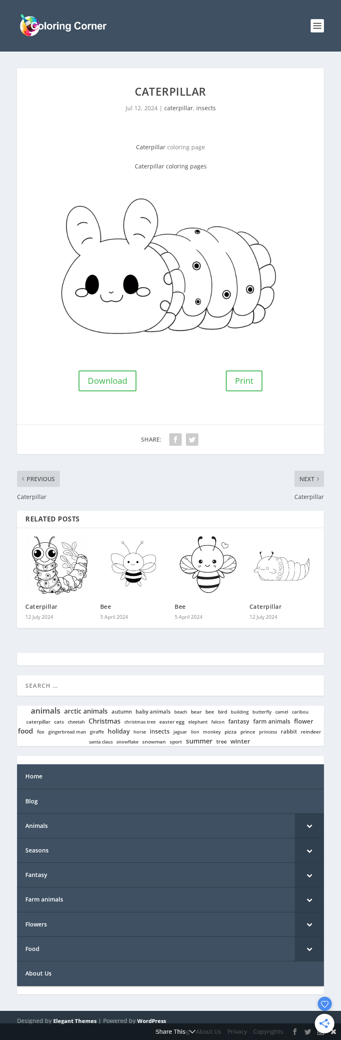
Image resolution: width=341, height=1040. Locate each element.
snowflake (127, 742)
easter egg (172, 722)
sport (176, 742)
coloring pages (185, 166)
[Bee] (133, 565)
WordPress (151, 1021)
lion (195, 732)
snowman (154, 742)
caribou (300, 712)
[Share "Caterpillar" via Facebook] (175, 439)
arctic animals (86, 711)
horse (139, 732)
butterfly (262, 712)
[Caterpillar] (58, 565)
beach (180, 712)
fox (40, 732)
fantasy (239, 721)
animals (45, 711)
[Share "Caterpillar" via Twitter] (192, 439)
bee (209, 712)
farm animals (271, 721)
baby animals (153, 711)
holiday (119, 731)
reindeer (311, 732)
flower (303, 721)
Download (107, 380)
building (240, 712)
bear (196, 712)
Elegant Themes (74, 1021)
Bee (105, 606)
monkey (212, 732)
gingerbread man (67, 732)
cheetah (76, 722)
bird (222, 712)
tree (221, 741)
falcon (218, 722)
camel (281, 712)
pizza (231, 732)
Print (244, 380)
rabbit (289, 731)
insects (206, 108)
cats (59, 722)
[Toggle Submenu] (309, 826)
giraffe (97, 732)
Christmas (105, 721)
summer (199, 741)
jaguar (180, 732)
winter (240, 741)
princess (268, 732)
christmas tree (140, 722)
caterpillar (178, 108)
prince (247, 732)
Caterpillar (151, 147)
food (25, 731)
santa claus (101, 742)
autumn (121, 711)
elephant (198, 722)
